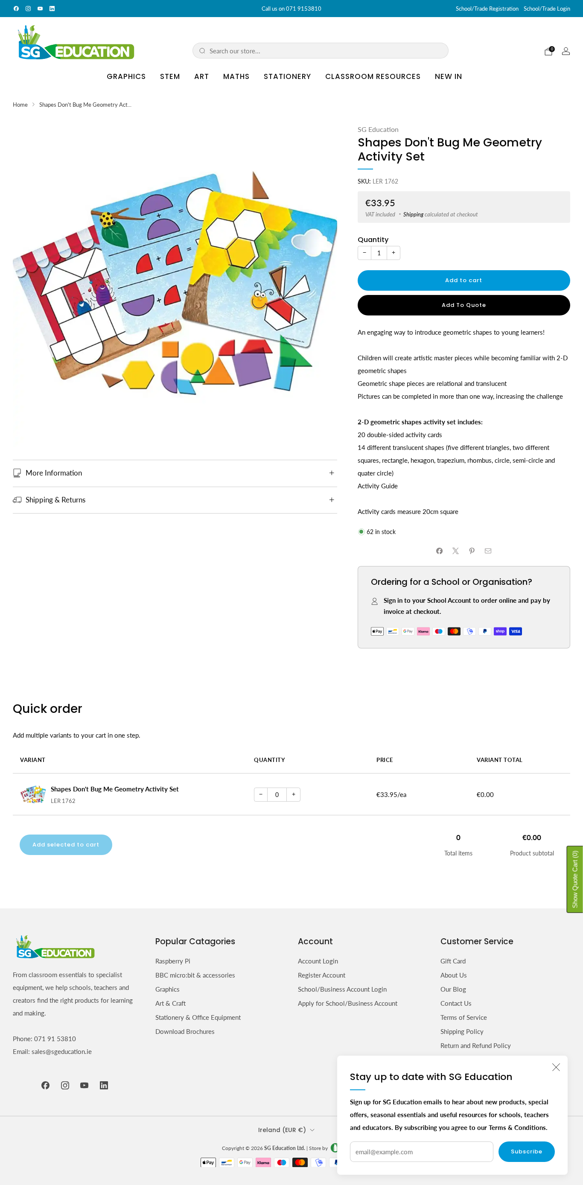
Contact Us (456, 1003)
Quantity (373, 240)
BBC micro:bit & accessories (195, 975)
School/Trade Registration (487, 8)
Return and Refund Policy (475, 1045)
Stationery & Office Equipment (198, 1017)
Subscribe (526, 1151)
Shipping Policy (462, 1031)
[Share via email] (488, 551)
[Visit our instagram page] (28, 9)
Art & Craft (170, 1003)
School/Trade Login (547, 8)
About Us (453, 975)
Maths (236, 76)
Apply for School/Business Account (347, 1003)
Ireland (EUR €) (282, 1130)
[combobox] (326, 50)
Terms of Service (463, 1017)
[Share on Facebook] (439, 551)
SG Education (378, 129)
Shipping (413, 214)
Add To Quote (464, 305)
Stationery (287, 76)
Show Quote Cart (575, 879)
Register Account (321, 975)
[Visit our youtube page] (40, 9)
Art (201, 76)
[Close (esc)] (556, 1067)
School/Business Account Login (342, 989)
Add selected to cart (65, 845)
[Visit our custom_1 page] (52, 9)
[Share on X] (456, 551)
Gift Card (453, 961)
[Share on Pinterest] (472, 551)
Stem (170, 76)
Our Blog (453, 989)
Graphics (126, 76)
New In (448, 76)
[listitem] (291, 8)
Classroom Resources (373, 76)
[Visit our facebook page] (16, 9)
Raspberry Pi (172, 961)
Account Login (318, 961)
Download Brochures (185, 1031)
